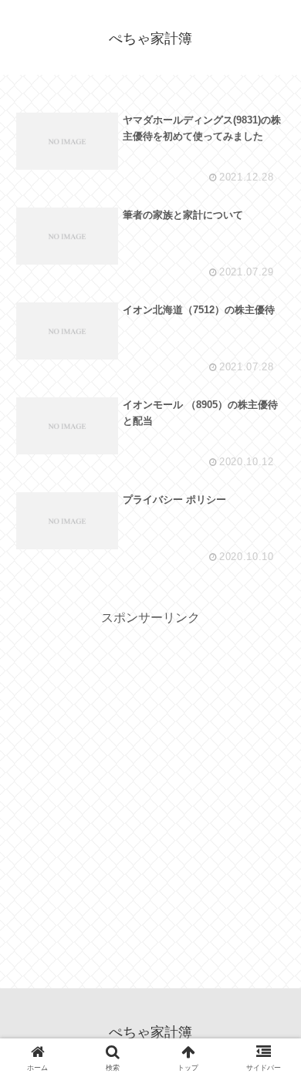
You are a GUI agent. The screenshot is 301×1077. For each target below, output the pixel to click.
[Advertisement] (150, 780)
